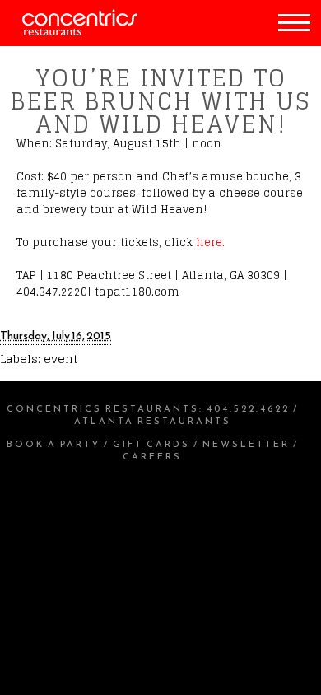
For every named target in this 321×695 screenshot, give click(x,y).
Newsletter (246, 443)
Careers (152, 456)
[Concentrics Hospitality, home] (68, 31)
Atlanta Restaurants (152, 420)
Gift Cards (151, 443)
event (60, 358)
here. (210, 242)
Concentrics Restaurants (103, 408)
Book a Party (53, 443)
